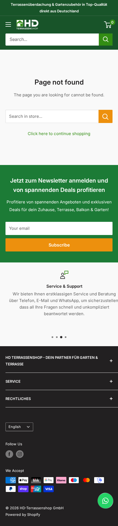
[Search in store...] (106, 116)
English (15, 427)
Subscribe (59, 245)
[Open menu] (8, 24)
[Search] (106, 39)
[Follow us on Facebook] (9, 454)
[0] (108, 24)
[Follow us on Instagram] (20, 454)
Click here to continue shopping (59, 133)
